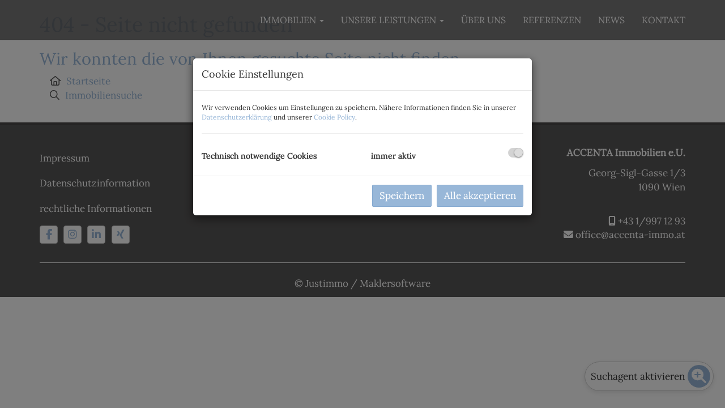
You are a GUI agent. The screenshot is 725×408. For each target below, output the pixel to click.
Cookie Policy (334, 117)
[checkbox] (515, 153)
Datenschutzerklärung (237, 117)
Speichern (401, 195)
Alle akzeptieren (480, 195)
